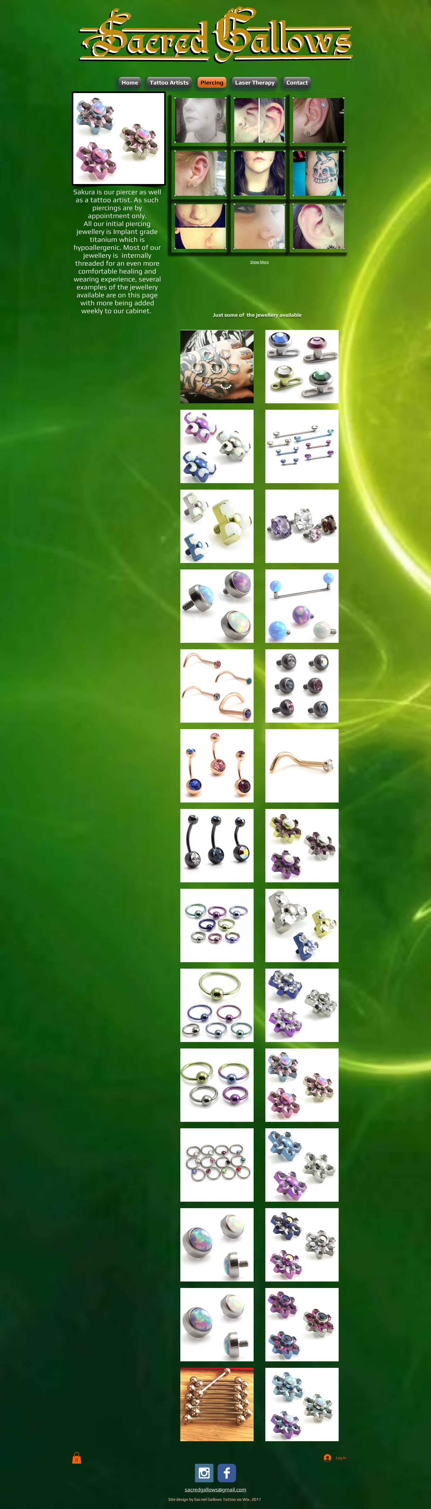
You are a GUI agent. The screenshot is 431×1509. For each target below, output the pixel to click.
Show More (259, 262)
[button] (169, 82)
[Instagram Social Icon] (204, 1473)
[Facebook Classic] (227, 1473)
